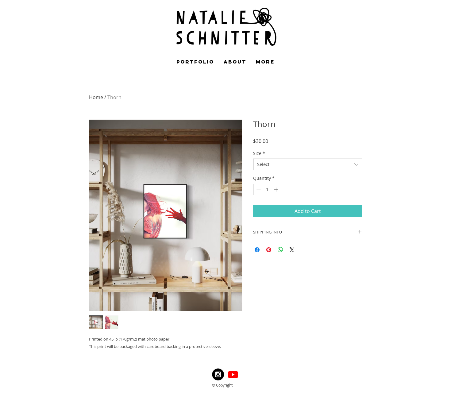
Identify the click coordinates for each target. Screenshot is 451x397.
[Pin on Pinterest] (268, 249)
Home (96, 97)
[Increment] (276, 189)
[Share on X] (292, 249)
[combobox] (307, 164)
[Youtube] (233, 374)
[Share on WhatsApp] (280, 249)
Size (259, 153)
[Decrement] (258, 189)
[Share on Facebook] (257, 249)
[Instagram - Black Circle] (218, 374)
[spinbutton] (267, 189)
